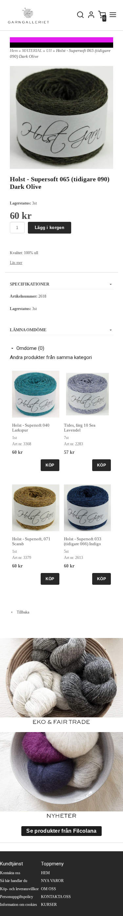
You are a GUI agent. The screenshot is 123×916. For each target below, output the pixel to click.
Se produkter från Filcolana (61, 831)
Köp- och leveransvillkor (19, 889)
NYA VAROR (52, 880)
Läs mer (16, 262)
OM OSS (48, 889)
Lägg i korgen (49, 227)
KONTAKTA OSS (56, 896)
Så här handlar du (13, 880)
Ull (49, 50)
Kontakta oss (10, 873)
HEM (45, 873)
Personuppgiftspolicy (16, 896)
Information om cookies (18, 904)
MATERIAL (32, 50)
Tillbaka (21, 612)
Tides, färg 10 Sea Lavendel (79, 428)
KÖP (50, 465)
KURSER (49, 904)
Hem (14, 50)
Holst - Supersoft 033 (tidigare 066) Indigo (82, 541)
